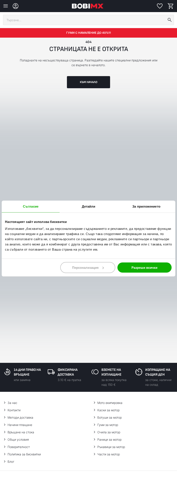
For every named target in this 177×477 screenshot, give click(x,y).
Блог (11, 461)
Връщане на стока (21, 432)
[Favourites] (159, 6)
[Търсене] (169, 20)
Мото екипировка (109, 403)
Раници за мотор (109, 439)
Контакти (14, 410)
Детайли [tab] (88, 206)
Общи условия (18, 439)
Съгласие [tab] (30, 206)
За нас (12, 403)
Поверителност (19, 447)
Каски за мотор (108, 410)
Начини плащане (20, 425)
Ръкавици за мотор (111, 447)
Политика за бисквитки (24, 454)
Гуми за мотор (107, 425)
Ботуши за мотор (109, 417)
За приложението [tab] (146, 206)
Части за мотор (108, 454)
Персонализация (85, 267)
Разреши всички (144, 267)
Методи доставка (20, 417)
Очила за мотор (108, 432)
